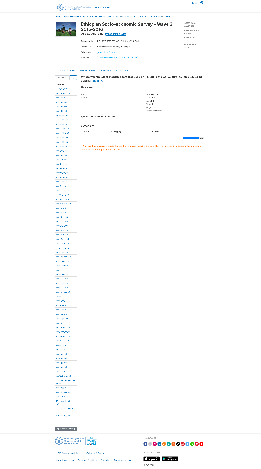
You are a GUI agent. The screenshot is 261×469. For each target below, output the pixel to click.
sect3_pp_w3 (61, 363)
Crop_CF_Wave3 (63, 396)
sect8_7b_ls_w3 (62, 243)
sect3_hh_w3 (61, 106)
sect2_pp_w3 (61, 367)
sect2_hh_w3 (61, 102)
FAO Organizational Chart (69, 453)
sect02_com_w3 (62, 252)
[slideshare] (169, 444)
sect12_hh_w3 (62, 182)
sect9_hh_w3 (61, 159)
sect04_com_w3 (62, 287)
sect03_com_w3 (62, 283)
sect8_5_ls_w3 (62, 230)
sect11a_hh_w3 (62, 168)
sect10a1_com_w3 (63, 257)
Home (57, 16)
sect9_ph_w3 (61, 314)
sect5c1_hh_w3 (62, 128)
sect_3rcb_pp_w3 (63, 340)
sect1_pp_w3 (61, 371)
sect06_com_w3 (62, 274)
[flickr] (150, 444)
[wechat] (192, 444)
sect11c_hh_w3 (62, 177)
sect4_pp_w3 (61, 358)
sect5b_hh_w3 (62, 124)
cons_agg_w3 (61, 387)
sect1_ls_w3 (61, 208)
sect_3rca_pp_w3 (63, 332)
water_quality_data (64, 415)
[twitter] (187, 444)
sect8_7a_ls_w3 (62, 239)
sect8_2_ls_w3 (62, 217)
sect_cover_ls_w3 (63, 204)
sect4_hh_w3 (61, 111)
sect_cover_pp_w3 (64, 248)
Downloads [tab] (105, 71)
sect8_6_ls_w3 (62, 234)
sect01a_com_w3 (63, 392)
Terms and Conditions (87, 460)
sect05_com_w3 (62, 279)
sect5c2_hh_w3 (62, 133)
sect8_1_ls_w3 (61, 212)
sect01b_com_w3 (63, 292)
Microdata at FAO (103, 7)
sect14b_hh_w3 (62, 195)
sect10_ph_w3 (61, 309)
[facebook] (145, 444)
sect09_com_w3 (62, 261)
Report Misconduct (122, 460)
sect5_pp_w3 (61, 354)
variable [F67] (169, 16)
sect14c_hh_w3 (62, 199)
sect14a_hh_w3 (62, 190)
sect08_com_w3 (62, 270)
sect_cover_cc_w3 (64, 336)
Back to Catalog (67, 428)
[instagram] (155, 444)
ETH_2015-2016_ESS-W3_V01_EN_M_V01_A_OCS (142, 16)
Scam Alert (105, 460)
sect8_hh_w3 (61, 155)
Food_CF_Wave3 (62, 89)
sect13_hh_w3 (62, 186)
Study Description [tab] (66, 71)
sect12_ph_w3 (62, 301)
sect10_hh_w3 (61, 164)
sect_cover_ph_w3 (64, 327)
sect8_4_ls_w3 (62, 226)
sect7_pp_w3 (61, 349)
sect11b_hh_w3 (62, 173)
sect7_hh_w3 (61, 151)
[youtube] (201, 444)
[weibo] (197, 444)
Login (194, 3)
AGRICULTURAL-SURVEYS (110, 16)
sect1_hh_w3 (61, 98)
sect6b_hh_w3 (62, 146)
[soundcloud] (173, 444)
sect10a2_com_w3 (63, 376)
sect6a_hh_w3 (62, 142)
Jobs (58, 460)
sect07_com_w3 (62, 265)
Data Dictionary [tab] (87, 71)
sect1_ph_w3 (61, 323)
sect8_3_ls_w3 (62, 221)
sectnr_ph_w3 (62, 296)
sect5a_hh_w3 (62, 120)
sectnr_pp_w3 (62, 345)
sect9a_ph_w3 (62, 318)
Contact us (69, 460)
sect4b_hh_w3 (62, 115)
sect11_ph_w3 (61, 305)
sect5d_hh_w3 (62, 137)
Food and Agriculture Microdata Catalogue (79, 16)
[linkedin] (159, 444)
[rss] (164, 444)
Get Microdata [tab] (124, 71)
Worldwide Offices (94, 453)
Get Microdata (117, 34)
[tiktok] (178, 444)
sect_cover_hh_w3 (64, 93)
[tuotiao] (183, 444)
